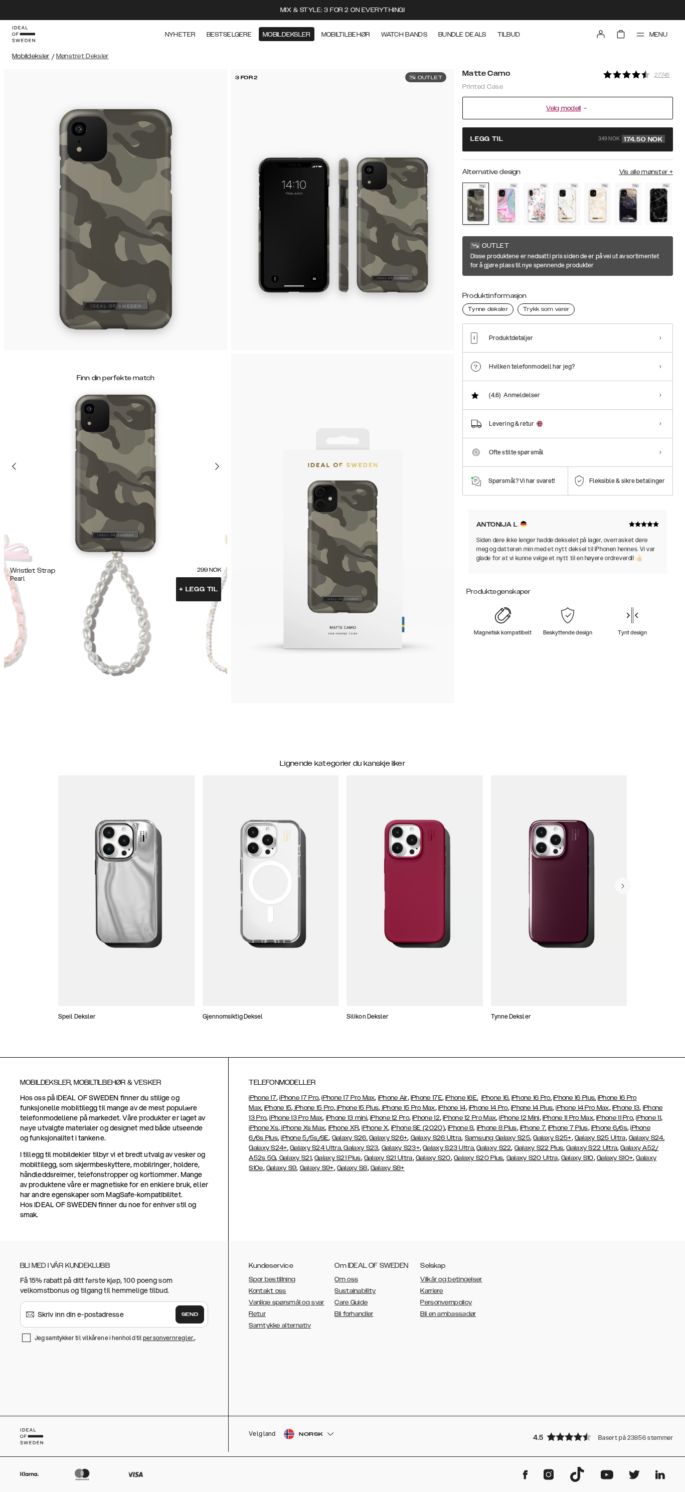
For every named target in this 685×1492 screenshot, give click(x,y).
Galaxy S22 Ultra (591, 1147)
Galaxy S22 (493, 1147)
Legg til (198, 589)
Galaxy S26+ (388, 1137)
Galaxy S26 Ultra (436, 1137)
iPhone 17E (426, 1097)
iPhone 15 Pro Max (407, 1107)
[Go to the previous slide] (14, 466)
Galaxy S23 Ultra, (449, 1147)
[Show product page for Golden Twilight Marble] (628, 204)
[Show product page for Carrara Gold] (567, 204)
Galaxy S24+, (268, 1147)
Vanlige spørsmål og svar (286, 1302)
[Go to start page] (23, 34)
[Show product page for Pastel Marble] (506, 204)
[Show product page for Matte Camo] (475, 204)
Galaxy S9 (281, 1168)
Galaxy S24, (646, 1137)
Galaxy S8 (352, 1168)
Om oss (346, 1279)
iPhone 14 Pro (488, 1107)
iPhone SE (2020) (418, 1127)
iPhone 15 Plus (357, 1107)
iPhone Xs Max (302, 1127)
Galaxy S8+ (388, 1168)
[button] (600, 1436)
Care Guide (351, 1302)
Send (190, 1314)
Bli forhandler (353, 1313)
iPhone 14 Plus (532, 1107)
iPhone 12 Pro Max (469, 1117)
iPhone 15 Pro (313, 1107)
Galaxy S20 (433, 1158)
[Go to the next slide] (217, 466)
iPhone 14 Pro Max (582, 1107)
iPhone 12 (426, 1117)
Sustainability (355, 1290)
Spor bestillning (272, 1279)
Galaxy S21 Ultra (388, 1158)
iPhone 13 (626, 1107)
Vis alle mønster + (646, 172)
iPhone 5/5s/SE (304, 1137)
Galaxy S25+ (552, 1137)
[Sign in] (601, 34)
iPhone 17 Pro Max (348, 1097)
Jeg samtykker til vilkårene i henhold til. (115, 1338)
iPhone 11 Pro (614, 1117)
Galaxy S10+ (615, 1158)
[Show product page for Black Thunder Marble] (658, 204)
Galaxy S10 (577, 1158)
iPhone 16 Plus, (574, 1097)
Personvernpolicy (446, 1302)
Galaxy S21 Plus (337, 1158)
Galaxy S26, (350, 1137)
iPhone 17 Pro (298, 1097)
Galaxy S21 (294, 1158)
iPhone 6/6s (609, 1127)
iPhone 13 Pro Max (295, 1117)
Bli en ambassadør (448, 1313)
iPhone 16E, (461, 1097)
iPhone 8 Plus (497, 1127)
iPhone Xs (263, 1127)
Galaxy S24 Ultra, (316, 1147)
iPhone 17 (262, 1097)
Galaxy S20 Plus (478, 1158)
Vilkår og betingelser (451, 1279)
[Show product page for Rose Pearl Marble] (597, 204)
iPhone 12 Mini (519, 1117)
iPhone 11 (648, 1117)
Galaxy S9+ (317, 1168)
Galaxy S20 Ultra (532, 1158)
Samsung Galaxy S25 (497, 1137)
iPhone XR (343, 1127)
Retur (257, 1313)
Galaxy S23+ (401, 1147)
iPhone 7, (533, 1127)
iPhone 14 (452, 1107)
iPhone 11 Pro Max (568, 1117)
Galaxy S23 (360, 1147)
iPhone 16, (495, 1097)
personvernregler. (169, 1338)
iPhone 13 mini (346, 1117)
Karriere (431, 1290)
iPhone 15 (278, 1107)
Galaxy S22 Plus (539, 1147)
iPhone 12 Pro (389, 1117)
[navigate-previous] (623, 886)
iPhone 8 (460, 1127)
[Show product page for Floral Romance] (537, 204)
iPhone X (375, 1127)
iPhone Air (393, 1097)
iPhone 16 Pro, (531, 1097)
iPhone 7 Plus (568, 1127)
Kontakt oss (267, 1290)
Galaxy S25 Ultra (600, 1137)
